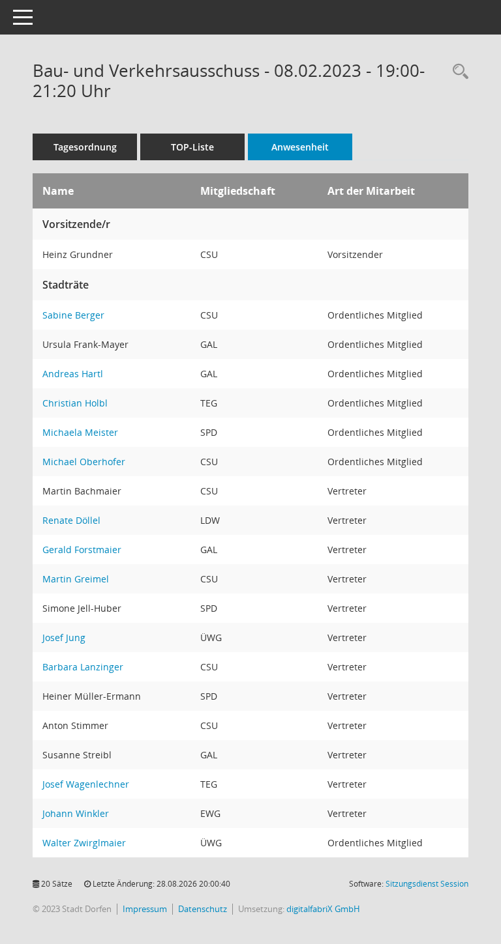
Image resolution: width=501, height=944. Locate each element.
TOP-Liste (192, 147)
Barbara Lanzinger (82, 667)
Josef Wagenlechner (85, 784)
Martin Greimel (75, 579)
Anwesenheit (300, 147)
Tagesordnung (85, 147)
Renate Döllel (71, 520)
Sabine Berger (73, 315)
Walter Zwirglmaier (84, 843)
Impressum (145, 909)
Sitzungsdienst (427, 883)
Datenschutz (202, 909)
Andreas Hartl (72, 373)
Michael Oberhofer (83, 461)
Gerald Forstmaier (81, 549)
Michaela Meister (80, 432)
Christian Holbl (75, 403)
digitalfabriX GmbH (323, 909)
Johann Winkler (75, 813)
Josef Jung (63, 637)
